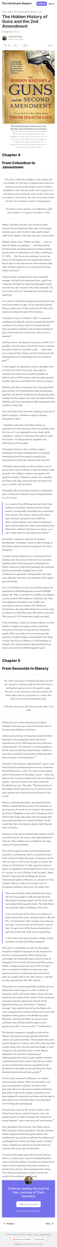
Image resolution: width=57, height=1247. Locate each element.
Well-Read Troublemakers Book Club (22, 12)
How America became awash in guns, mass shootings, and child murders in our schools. (28, 127)
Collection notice (45, 1234)
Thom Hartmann (15, 37)
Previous (10, 1224)
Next (48, 1224)
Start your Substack (23, 1239)
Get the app (39, 1239)
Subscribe (42, 4)
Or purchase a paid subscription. (28, 1211)
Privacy (29, 1234)
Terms (35, 1234)
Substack (17, 1244)
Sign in (51, 4)
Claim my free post (28, 1204)
